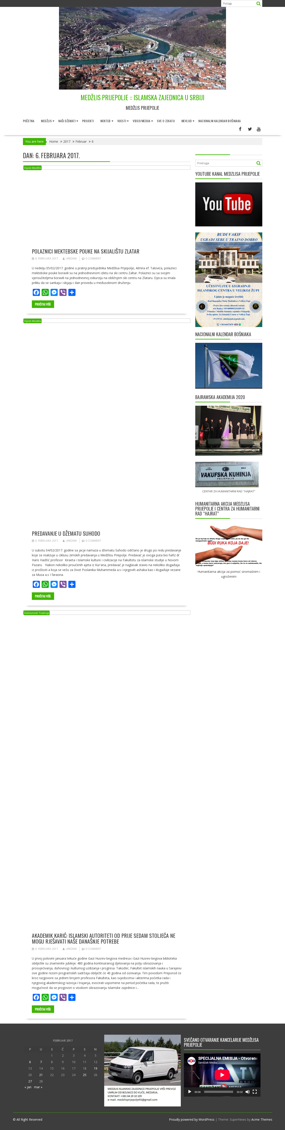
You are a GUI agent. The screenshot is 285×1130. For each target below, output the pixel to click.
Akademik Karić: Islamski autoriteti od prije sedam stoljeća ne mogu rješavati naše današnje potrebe (103, 938)
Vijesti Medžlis (32, 168)
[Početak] (189, 1092)
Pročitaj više (43, 304)
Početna (29, 120)
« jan (27, 1087)
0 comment (93, 258)
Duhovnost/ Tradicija (36, 613)
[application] (222, 1074)
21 (41, 1075)
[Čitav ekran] (254, 1092)
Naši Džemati (66, 120)
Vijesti (121, 120)
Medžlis (46, 120)
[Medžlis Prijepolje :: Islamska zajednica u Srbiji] (142, 88)
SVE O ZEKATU (166, 120)
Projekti (88, 120)
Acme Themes (261, 1119)
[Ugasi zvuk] (247, 1092)
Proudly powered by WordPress (191, 1119)
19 (95, 1068)
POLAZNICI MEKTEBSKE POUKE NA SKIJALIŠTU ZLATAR (85, 251)
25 (84, 1075)
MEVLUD (186, 120)
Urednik (71, 258)
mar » (38, 1087)
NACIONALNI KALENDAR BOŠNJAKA (219, 120)
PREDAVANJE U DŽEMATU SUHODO (66, 533)
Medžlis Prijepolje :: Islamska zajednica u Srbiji (142, 97)
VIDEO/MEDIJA (141, 120)
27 (30, 1081)
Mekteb (105, 120)
